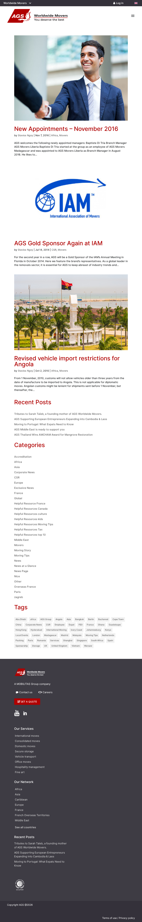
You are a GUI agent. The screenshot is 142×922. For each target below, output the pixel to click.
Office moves (23, 762)
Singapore (82, 640)
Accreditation (23, 456)
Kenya (108, 630)
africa (33, 619)
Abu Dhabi (21, 619)
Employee (59, 624)
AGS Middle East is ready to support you (39, 429)
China (18, 624)
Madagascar (50, 635)
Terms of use (109, 917)
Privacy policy (127, 917)
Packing (20, 640)
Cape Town (118, 619)
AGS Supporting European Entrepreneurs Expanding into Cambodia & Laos (60, 419)
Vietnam (76, 645)
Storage (36, 645)
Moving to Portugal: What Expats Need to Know (44, 424)
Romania (41, 640)
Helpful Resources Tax (28, 529)
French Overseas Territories (32, 815)
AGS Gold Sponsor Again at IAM (58, 243)
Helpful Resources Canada (31, 508)
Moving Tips (21, 555)
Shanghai (67, 640)
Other (17, 581)
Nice (17, 576)
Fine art (19, 772)
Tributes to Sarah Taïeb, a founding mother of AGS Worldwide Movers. (58, 413)
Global (18, 498)
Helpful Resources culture (30, 514)
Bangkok (79, 619)
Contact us (25, 692)
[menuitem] (135, 3)
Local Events (22, 635)
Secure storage (24, 751)
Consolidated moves (27, 741)
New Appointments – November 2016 (66, 128)
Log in (119, 3)
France (18, 493)
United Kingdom (59, 645)
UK (45, 645)
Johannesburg (93, 630)
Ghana (101, 624)
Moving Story (22, 550)
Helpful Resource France (29, 503)
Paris (17, 592)
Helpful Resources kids (28, 519)
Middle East (21, 540)
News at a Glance (25, 566)
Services (54, 640)
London (36, 635)
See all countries (25, 827)
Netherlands (108, 635)
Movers (63, 135)
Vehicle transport (25, 756)
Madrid (64, 635)
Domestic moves (25, 746)
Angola (59, 619)
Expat (71, 624)
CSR (54, 249)
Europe (18, 482)
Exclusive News (24, 488)
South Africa (97, 640)
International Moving (56, 630)
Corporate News (24, 472)
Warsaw (88, 645)
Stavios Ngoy (25, 135)
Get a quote (29, 701)
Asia (17, 467)
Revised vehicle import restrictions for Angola (67, 361)
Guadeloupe (115, 624)
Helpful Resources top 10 (30, 534)
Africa (54, 135)
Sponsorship (22, 645)
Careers (47, 692)
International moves (27, 736)
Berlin (91, 619)
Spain (110, 640)
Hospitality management (30, 767)
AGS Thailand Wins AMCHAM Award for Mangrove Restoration (53, 434)
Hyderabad (36, 630)
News (17, 560)
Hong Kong (21, 630)
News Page (21, 571)
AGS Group (45, 619)
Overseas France (25, 586)
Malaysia (77, 635)
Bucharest (103, 619)
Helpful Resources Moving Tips (33, 524)
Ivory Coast (76, 630)
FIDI (80, 624)
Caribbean (21, 799)
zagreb (18, 597)
